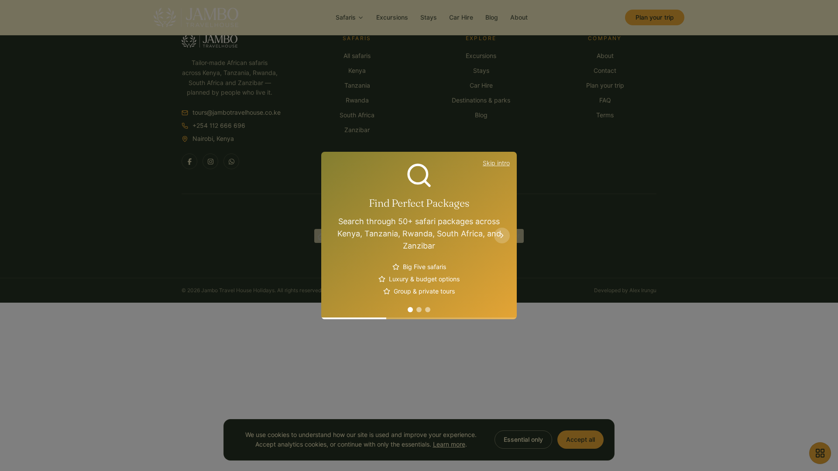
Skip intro (496, 163)
